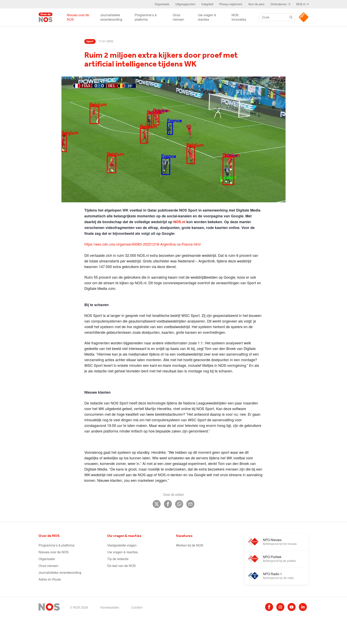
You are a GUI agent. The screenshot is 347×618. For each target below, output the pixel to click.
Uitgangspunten (185, 4)
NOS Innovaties (239, 17)
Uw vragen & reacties (207, 17)
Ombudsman (278, 4)
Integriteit (207, 4)
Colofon (137, 607)
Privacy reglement (230, 4)
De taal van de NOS (121, 565)
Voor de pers (256, 4)
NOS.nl (300, 4)
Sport (90, 41)
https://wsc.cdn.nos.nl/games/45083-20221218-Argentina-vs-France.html (142, 244)
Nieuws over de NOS (78, 17)
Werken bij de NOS (189, 545)
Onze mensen (178, 17)
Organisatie (162, 4)
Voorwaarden (109, 607)
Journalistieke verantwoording (111, 17)
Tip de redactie (118, 559)
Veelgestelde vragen (122, 545)
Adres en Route (50, 579)
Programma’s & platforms (146, 17)
